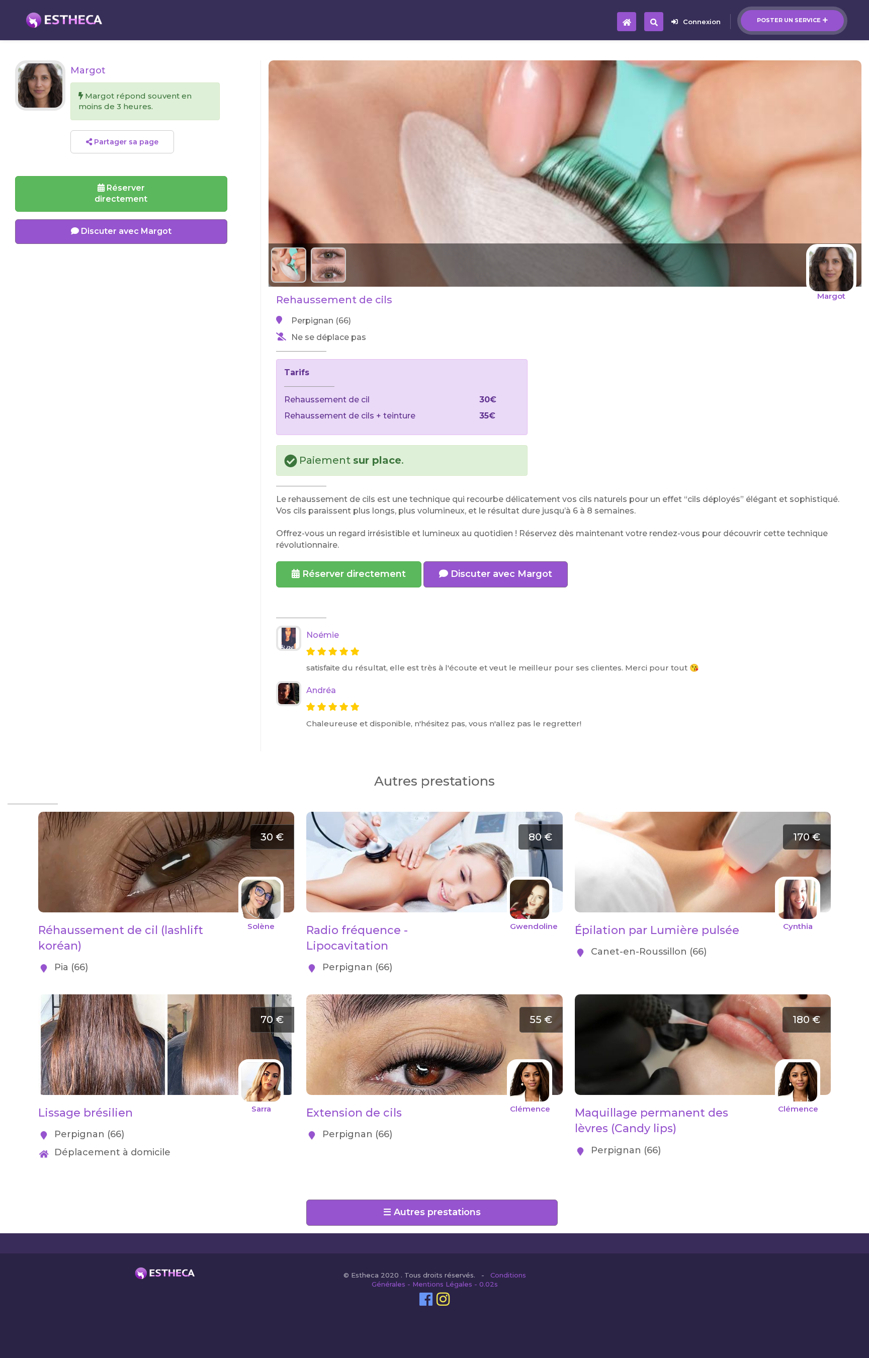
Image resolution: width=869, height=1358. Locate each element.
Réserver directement (353, 573)
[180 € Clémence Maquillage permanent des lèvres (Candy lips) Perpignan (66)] (703, 999)
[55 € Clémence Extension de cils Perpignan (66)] (434, 999)
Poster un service (789, 20)
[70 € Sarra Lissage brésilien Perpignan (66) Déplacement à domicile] (166, 999)
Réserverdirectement (121, 193)
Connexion (702, 22)
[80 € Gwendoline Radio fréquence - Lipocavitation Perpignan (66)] (434, 817)
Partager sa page (125, 141)
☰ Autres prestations (432, 1212)
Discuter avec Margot (500, 573)
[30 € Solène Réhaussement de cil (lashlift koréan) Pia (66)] (166, 817)
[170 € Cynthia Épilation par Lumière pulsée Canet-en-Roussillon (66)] (703, 817)
